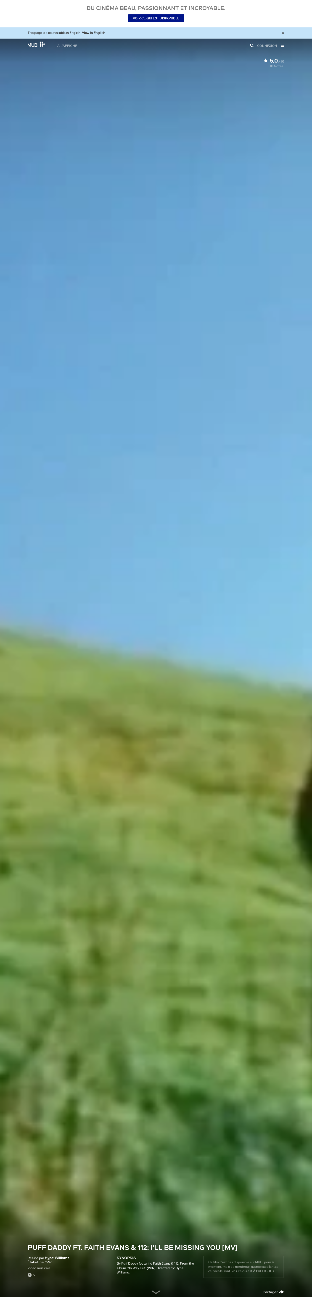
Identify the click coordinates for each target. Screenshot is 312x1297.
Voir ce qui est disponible (156, 18)
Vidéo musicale (39, 1268)
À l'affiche (67, 45)
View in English (93, 33)
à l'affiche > (264, 1271)
